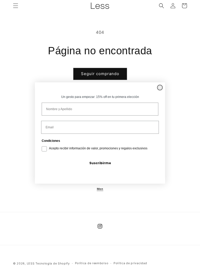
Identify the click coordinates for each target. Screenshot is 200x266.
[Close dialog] (159, 87)
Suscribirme (100, 163)
